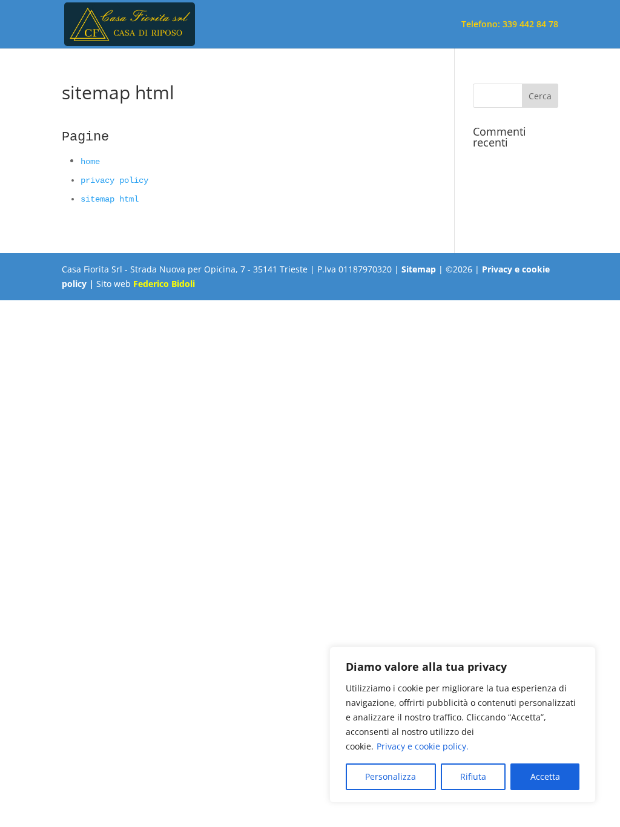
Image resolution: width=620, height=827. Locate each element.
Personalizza (390, 776)
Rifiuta (473, 776)
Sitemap (418, 269)
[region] (462, 725)
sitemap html (110, 199)
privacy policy (114, 180)
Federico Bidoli (164, 283)
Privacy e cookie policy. (423, 746)
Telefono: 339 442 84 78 (509, 25)
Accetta (545, 776)
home (90, 161)
